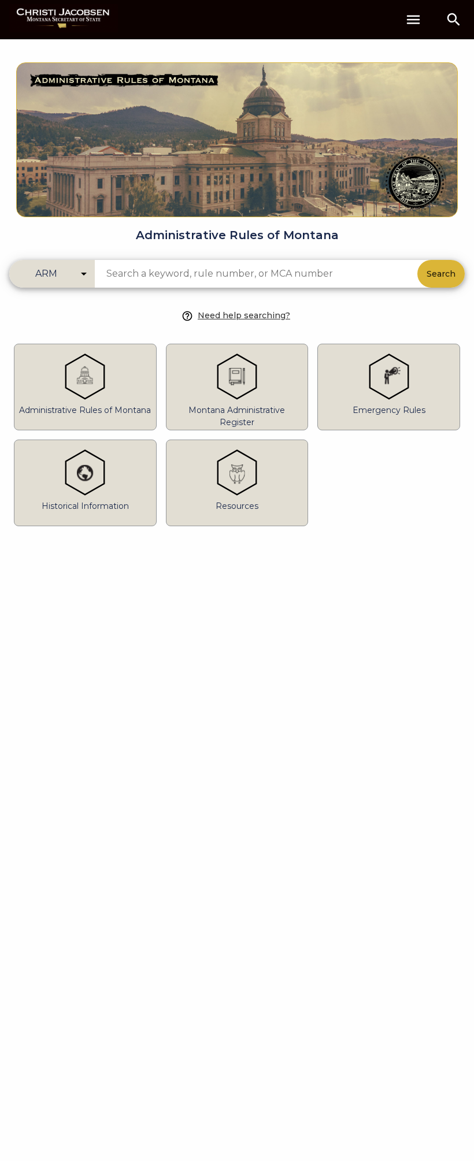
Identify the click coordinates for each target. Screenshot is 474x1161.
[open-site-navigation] (413, 20)
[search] (454, 20)
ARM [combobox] (46, 273)
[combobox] (256, 273)
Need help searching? (244, 315)
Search (441, 274)
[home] (63, 19)
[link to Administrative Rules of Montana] (237, 133)
